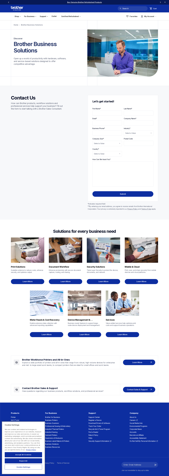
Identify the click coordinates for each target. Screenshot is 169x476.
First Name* (96, 109)
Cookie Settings (23, 467)
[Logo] (17, 8)
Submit (123, 194)
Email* (94, 118)
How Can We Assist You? (101, 159)
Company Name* (130, 118)
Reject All (23, 461)
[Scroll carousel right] (160, 2)
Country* (95, 149)
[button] (155, 464)
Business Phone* (98, 128)
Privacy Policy (31, 450)
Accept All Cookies (23, 455)
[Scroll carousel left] (8, 2)
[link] (84, 2)
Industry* (127, 128)
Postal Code (128, 139)
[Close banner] (165, 2)
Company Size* (98, 139)
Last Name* (128, 109)
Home (16, 25)
